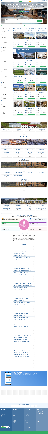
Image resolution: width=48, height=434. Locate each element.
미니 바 (3, 70)
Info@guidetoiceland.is (40, 411)
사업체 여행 (14, 421)
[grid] (13, 30)
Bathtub (3, 112)
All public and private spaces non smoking (7, 105)
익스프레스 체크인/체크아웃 (5, 61)
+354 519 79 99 (39, 412)
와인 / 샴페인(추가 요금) (5, 77)
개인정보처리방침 (3, 414)
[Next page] (34, 117)
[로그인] (46, 0)
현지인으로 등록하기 (27, 427)
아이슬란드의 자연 (27, 410)
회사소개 (2, 410)
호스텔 (2, 31)
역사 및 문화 (26, 414)
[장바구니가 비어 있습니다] (44, 0)
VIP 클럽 (14, 423)
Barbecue (4, 107)
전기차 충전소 (4, 88)
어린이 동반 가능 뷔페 (5, 76)
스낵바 (3, 74)
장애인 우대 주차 (4, 87)
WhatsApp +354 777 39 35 (40, 419)
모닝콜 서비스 (4, 55)
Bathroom (4, 111)
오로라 (25, 416)
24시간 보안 (4, 50)
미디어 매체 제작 (27, 426)
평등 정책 (2, 415)
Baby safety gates (4, 106)
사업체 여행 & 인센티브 (27, 423)
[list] (15, 30)
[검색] (39, 0)
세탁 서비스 (4, 56)
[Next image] (34, 35)
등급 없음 (5, 37)
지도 (39, 30)
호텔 (4, 31)
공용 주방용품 (4, 68)
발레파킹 (3, 86)
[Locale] (41, 0)
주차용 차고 (4, 92)
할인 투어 (14, 422)
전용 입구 (4, 62)
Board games (4, 114)
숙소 (13, 414)
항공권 (14, 415)
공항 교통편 (14, 416)
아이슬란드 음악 (27, 415)
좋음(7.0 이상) (4, 43)
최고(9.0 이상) (4, 41)
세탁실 (3, 57)
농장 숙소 (9, 28)
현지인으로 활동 (38, 422)
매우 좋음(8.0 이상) (4, 42)
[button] (18, 35)
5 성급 (2, 37)
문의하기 (2, 416)
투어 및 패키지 (14, 410)
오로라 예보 (26, 420)
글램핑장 (6, 28)
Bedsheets (4, 113)
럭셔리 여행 (14, 420)
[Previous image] (13, 35)
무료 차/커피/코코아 (5, 69)
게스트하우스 (3, 28)
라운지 (3, 54)
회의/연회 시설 (4, 98)
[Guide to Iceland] (4, 0)
